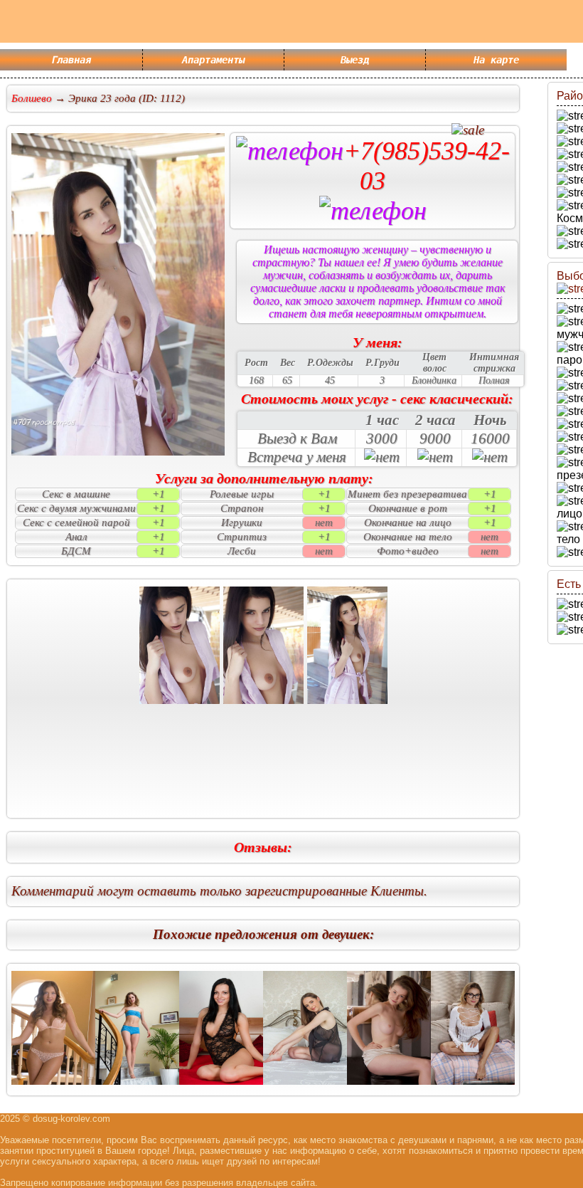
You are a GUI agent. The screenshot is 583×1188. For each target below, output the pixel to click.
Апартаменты (213, 59)
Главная (71, 59)
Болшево (31, 98)
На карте (496, 59)
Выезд (355, 59)
